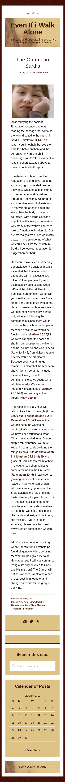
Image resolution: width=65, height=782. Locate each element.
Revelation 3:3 (20, 420)
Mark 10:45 (28, 397)
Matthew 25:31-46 (27, 456)
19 (39, 722)
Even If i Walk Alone (32, 28)
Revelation (16, 609)
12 (39, 715)
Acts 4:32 (35, 352)
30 (19, 737)
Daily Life (27, 598)
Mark (33, 605)
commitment (35, 602)
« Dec (28, 750)
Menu (35, 13)
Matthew (41, 605)
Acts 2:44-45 (20, 352)
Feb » (37, 750)
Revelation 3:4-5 (22, 474)
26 (39, 730)
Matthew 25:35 (37, 334)
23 (19, 730)
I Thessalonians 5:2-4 (37, 415)
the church (28, 609)
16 (19, 722)
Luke (27, 605)
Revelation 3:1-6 (31, 140)
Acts (26, 602)
